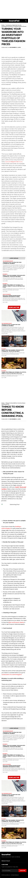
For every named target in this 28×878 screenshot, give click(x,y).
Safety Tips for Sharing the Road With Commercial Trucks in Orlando (14, 276)
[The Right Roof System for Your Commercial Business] (14, 315)
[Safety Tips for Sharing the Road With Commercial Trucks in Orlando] (14, 341)
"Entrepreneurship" (8, 261)
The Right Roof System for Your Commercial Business (12, 263)
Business (5, 274)
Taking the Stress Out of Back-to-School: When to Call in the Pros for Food (13, 286)
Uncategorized (7, 294)
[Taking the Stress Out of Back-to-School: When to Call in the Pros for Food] (14, 363)
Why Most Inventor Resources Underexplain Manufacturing (11, 296)
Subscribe (22, 870)
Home (2, 25)
